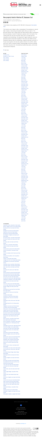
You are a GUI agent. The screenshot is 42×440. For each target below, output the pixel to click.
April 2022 (23, 128)
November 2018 (24, 177)
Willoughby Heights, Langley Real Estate (11, 393)
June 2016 (23, 218)
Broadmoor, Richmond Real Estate (10, 233)
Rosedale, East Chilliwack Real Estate (11, 339)
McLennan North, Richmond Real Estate (11, 312)
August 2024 (24, 89)
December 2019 (24, 159)
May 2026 (23, 60)
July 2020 (23, 152)
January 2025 (24, 82)
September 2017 (24, 197)
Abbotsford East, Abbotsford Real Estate (11, 225)
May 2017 (23, 202)
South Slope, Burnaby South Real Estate (11, 347)
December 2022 (24, 117)
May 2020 (23, 153)
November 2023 (24, 102)
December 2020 (24, 145)
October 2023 (24, 103)
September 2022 (24, 121)
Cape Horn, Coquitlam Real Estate (10, 244)
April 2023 (23, 112)
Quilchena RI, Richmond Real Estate (10, 332)
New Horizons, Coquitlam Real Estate (11, 318)
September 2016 (24, 213)
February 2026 (24, 64)
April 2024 (23, 95)
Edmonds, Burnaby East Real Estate (10, 276)
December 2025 (24, 67)
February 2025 (24, 81)
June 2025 (23, 75)
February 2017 (24, 206)
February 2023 (24, 114)
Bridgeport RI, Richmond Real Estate (11, 230)
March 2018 (23, 188)
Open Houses (6, 59)
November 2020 (24, 146)
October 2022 (24, 120)
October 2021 (24, 135)
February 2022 (24, 131)
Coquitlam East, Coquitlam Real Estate (11, 264)
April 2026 (23, 61)
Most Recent (23, 54)
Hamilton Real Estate (7, 294)
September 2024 (24, 88)
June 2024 (23, 92)
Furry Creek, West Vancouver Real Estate (11, 285)
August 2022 (24, 123)
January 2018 (24, 191)
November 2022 (24, 119)
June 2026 (23, 59)
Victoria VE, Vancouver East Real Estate (11, 379)
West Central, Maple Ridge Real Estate (11, 382)
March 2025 (23, 80)
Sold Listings (6, 60)
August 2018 (24, 181)
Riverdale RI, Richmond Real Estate (10, 338)
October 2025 (24, 70)
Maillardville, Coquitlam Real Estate (10, 311)
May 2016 (23, 219)
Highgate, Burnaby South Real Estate (11, 306)
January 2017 (24, 208)
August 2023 (24, 106)
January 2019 (24, 174)
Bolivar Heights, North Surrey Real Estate (12, 226)
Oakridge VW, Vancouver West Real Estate (12, 325)
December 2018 (24, 176)
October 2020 (24, 148)
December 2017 (24, 192)
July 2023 (23, 107)
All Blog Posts (6, 54)
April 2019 (23, 170)
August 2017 (24, 198)
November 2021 (24, 134)
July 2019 (23, 166)
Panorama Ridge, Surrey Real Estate (10, 326)
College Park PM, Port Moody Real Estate (11, 260)
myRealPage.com (23, 423)
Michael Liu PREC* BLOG (8, 56)
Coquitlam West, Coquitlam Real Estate (11, 265)
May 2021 (23, 138)
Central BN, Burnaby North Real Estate (11, 248)
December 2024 (24, 84)
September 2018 (24, 180)
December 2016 (24, 209)
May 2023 (23, 110)
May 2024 (23, 93)
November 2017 (24, 194)
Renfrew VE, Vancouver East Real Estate (14, 20)
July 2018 (23, 183)
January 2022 (24, 133)
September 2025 (24, 71)
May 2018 (23, 186)
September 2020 (24, 149)
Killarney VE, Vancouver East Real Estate (11, 308)
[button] (21, 405)
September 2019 (24, 163)
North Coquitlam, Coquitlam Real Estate (11, 321)
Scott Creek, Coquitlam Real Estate (10, 340)
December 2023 (24, 100)
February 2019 (24, 173)
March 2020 (23, 155)
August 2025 (24, 73)
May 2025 (23, 77)
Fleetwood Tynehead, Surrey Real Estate (11, 279)
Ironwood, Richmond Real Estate (10, 307)
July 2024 (23, 91)
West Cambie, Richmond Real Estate (11, 381)
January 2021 (24, 144)
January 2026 (24, 66)
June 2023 (23, 109)
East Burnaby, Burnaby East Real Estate (11, 272)
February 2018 (24, 190)
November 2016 (24, 211)
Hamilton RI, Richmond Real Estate (10, 296)
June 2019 (23, 167)
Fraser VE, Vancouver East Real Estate (11, 283)
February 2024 (24, 98)
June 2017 (23, 201)
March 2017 (23, 205)
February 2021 (24, 142)
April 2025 (23, 78)
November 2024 (24, 85)
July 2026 (23, 57)
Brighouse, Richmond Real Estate (10, 232)
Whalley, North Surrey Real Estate (10, 389)
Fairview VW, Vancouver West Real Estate (11, 278)
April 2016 (23, 220)
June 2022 (23, 126)
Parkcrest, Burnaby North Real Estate (11, 328)
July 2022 (23, 124)
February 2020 (24, 156)
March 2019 (23, 172)
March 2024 (23, 96)
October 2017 (24, 195)
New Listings (6, 57)
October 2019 (24, 162)
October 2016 (24, 212)
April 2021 (23, 140)
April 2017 (23, 204)
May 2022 (23, 127)
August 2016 (24, 215)
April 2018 (23, 187)
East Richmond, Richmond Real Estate (11, 273)
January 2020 (24, 158)
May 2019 (23, 169)
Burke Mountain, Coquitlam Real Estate (11, 237)
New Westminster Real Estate (9, 319)
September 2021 (24, 137)
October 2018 (24, 179)
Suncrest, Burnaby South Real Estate (11, 360)
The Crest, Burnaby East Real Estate (11, 364)
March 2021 (23, 141)
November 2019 (24, 160)
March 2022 (23, 130)
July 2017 (23, 199)
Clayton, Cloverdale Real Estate (9, 258)
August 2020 (24, 151)
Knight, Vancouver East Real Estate (10, 310)
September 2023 (24, 105)
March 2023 (23, 113)
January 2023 (24, 116)
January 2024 (24, 99)
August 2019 (24, 165)
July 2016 (23, 216)
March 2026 (23, 63)
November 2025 (24, 68)
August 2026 (24, 56)
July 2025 (23, 74)
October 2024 (24, 86)
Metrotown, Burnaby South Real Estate (11, 314)
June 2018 (23, 184)
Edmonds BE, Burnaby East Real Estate (11, 275)
